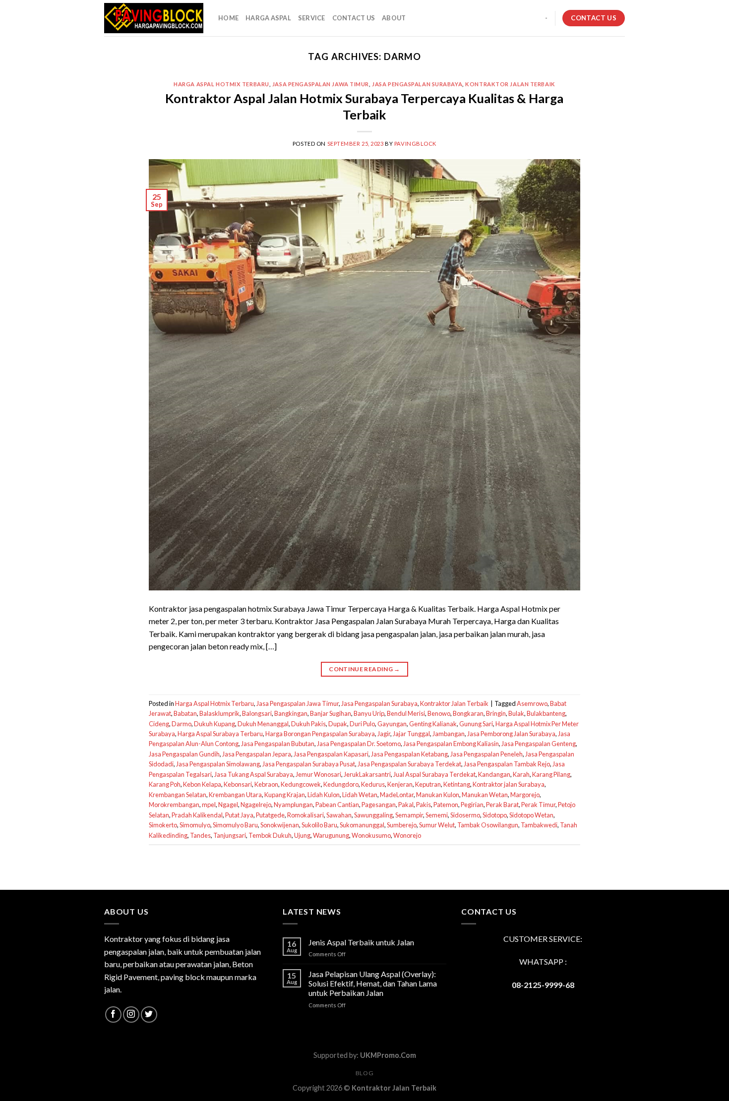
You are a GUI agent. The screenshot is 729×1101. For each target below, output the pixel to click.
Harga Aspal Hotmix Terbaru (221, 84)
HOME (228, 18)
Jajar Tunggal (411, 734)
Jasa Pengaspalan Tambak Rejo (507, 764)
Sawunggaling (373, 815)
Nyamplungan (293, 805)
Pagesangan (379, 805)
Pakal (406, 805)
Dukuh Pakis (308, 724)
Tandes (200, 835)
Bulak (516, 713)
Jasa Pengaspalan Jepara (256, 754)
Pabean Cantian (337, 805)
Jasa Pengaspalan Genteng (538, 744)
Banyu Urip (369, 713)
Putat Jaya (239, 815)
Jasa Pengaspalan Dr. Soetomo (359, 744)
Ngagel (228, 805)
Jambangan (448, 734)
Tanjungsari (229, 835)
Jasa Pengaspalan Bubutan (277, 744)
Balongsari (257, 713)
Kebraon (266, 784)
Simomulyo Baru (235, 825)
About (394, 18)
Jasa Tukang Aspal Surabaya (253, 774)
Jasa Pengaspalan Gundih (184, 754)
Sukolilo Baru (319, 825)
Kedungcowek (301, 784)
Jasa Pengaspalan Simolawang (218, 764)
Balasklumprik (219, 713)
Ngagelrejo (256, 805)
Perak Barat (502, 805)
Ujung (302, 835)
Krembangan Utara (235, 795)
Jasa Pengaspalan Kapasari (331, 754)
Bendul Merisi (406, 713)
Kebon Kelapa (202, 784)
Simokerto (163, 825)
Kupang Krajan (284, 795)
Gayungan (392, 724)
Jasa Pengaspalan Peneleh (486, 754)
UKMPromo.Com (388, 1055)
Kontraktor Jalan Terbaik (510, 84)
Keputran (428, 784)
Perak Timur (538, 805)
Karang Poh (165, 784)
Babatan (185, 713)
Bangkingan (290, 713)
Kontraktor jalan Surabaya (509, 784)
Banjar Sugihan (330, 713)
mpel (209, 805)
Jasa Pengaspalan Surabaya (417, 84)
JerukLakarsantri (367, 774)
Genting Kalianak (433, 724)
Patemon (445, 805)
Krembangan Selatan (177, 795)
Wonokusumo (371, 835)
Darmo (181, 724)
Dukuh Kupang (214, 724)
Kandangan (494, 774)
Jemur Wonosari (318, 774)
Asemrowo (532, 703)
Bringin (496, 713)
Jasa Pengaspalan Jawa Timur (320, 84)
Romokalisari (305, 815)
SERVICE (311, 18)
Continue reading (364, 669)
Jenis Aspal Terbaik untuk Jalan (361, 942)
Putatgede (270, 815)
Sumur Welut (437, 825)
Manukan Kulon (437, 795)
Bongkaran (468, 713)
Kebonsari (238, 784)
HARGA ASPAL (268, 18)
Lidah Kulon (323, 795)
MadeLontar (397, 795)
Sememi (436, 815)
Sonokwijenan (279, 825)
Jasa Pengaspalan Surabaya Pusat (308, 764)
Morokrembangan (174, 805)
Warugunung (331, 835)
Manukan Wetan (485, 795)
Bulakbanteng (546, 713)
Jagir (383, 734)
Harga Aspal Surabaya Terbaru (220, 734)
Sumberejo (402, 825)
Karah (521, 774)
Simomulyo (195, 825)
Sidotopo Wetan (531, 815)
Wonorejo (407, 835)
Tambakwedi (539, 825)
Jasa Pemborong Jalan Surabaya (511, 734)
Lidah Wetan (359, 795)
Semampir (409, 815)
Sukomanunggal (362, 825)
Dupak (337, 724)
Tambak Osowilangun (487, 825)
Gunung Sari (476, 724)
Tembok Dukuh (270, 835)
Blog (364, 1073)
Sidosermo (465, 815)
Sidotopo (495, 815)
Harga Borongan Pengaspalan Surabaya (320, 734)
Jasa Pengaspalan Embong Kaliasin (451, 744)
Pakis (423, 805)
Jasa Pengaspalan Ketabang (409, 754)
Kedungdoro (341, 784)
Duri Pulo (362, 724)
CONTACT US (353, 18)
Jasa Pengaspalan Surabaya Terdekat (409, 764)
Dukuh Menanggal (263, 724)
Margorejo (525, 795)
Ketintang (456, 784)
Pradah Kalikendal (197, 815)
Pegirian (472, 805)
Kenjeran (400, 784)
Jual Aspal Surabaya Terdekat (434, 774)
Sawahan (339, 815)
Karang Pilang (551, 774)
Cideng (159, 724)
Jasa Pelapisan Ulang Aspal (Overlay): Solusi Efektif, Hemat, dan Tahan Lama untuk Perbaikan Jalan (372, 983)
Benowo (438, 713)
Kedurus (373, 784)
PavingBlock (415, 143)
